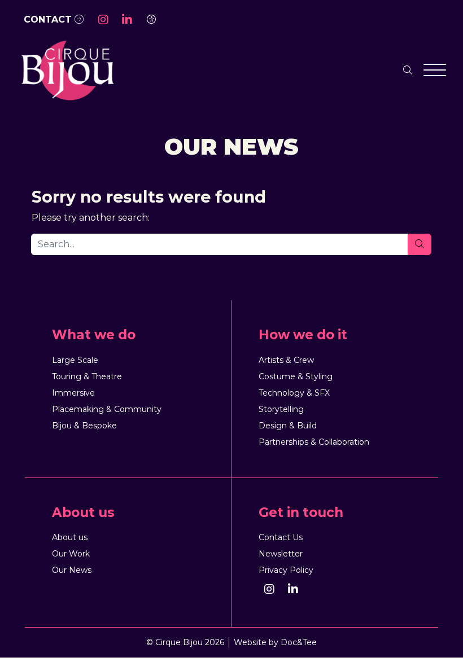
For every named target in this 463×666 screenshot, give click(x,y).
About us (70, 537)
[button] (103, 19)
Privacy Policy (286, 570)
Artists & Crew (286, 360)
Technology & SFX (294, 393)
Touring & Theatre (87, 376)
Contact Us (281, 537)
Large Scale (75, 360)
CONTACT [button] (49, 19)
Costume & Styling (296, 376)
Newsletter (281, 554)
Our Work (71, 554)
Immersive (73, 393)
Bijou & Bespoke (84, 425)
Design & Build (288, 425)
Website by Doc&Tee (275, 642)
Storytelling (281, 409)
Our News (71, 570)
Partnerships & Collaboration (314, 442)
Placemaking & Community (106, 409)
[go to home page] (67, 69)
